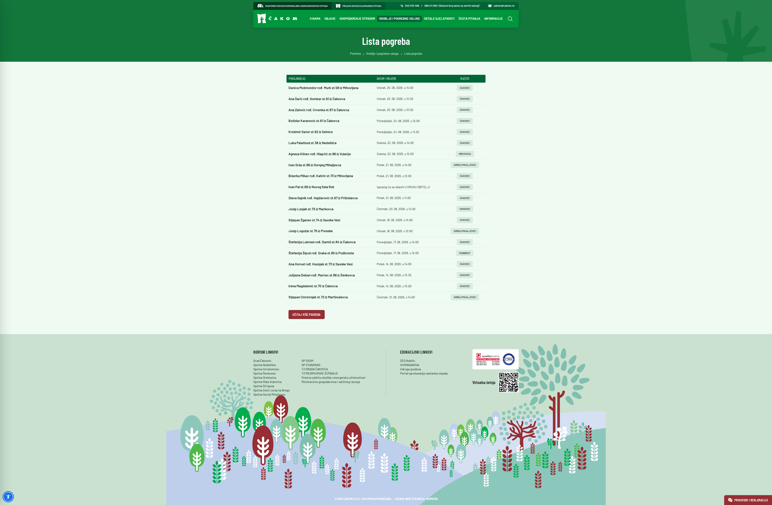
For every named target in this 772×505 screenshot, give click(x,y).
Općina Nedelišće (264, 365)
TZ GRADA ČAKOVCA (315, 369)
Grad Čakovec (262, 360)
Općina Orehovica (264, 377)
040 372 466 (412, 5)
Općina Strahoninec (266, 369)
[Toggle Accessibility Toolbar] (8, 497)
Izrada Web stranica (410, 499)
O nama (315, 18)
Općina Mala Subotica (267, 382)
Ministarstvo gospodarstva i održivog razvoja (331, 382)
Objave (330, 18)
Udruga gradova (410, 369)
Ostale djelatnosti (439, 18)
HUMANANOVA (409, 365)
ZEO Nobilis (407, 360)
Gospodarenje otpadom (357, 18)
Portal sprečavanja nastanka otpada (424, 373)
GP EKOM (307, 360)
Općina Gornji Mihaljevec (269, 394)
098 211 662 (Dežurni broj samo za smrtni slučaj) (451, 5)
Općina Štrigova (263, 386)
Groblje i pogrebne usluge (399, 18)
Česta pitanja (469, 18)
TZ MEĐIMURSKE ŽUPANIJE (320, 373)
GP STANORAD (311, 365)
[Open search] (510, 18)
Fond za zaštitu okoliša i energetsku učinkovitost (333, 377)
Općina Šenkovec (264, 373)
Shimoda (432, 499)
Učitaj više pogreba (307, 314)
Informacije (493, 18)
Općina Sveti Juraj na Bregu (271, 390)
